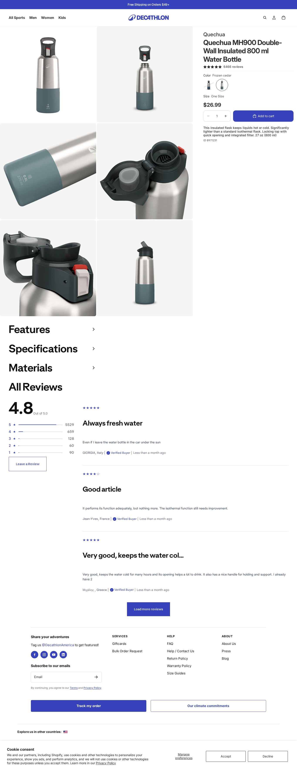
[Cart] (283, 17)
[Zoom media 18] (145, 74)
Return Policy (177, 658)
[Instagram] (44, 654)
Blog (225, 658)
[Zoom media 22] (145, 268)
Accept (226, 756)
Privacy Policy (106, 763)
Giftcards (119, 644)
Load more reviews (148, 609)
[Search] (265, 17)
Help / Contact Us (180, 651)
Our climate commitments (208, 706)
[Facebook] (34, 654)
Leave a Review (27, 464)
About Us (229, 644)
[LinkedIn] (63, 654)
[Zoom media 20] (145, 171)
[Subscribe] (96, 677)
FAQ (170, 644)
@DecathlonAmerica (58, 645)
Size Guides (176, 673)
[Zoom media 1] (48, 74)
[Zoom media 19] (48, 171)
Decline (268, 756)
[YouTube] (53, 654)
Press (226, 651)
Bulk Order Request (127, 651)
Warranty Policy (179, 666)
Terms (74, 687)
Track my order (89, 706)
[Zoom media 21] (48, 268)
